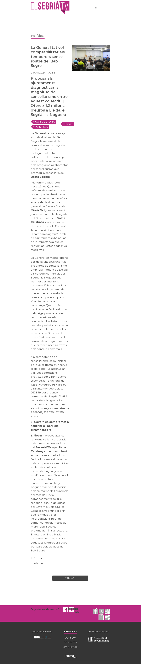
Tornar (70, 578)
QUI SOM (70, 637)
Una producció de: (42, 631)
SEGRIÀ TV (70, 631)
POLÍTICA (41, 126)
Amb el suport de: (98, 631)
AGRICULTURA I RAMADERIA (45, 122)
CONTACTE (70, 642)
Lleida (69, 124)
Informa (36, 558)
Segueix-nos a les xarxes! (45, 609)
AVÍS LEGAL (70, 647)
